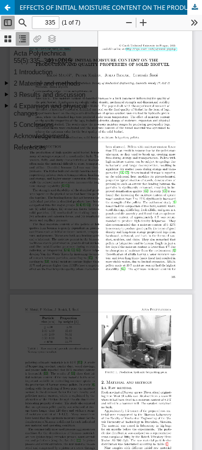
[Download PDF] (194, 7)
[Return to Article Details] (7, 7)
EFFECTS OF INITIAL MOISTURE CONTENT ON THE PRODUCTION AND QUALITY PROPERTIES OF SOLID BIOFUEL (111, 7)
